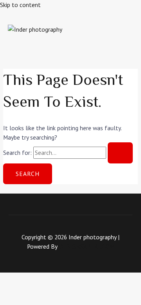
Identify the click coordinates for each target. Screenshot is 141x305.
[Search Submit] (120, 152)
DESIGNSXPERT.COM (86, 246)
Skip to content (20, 5)
